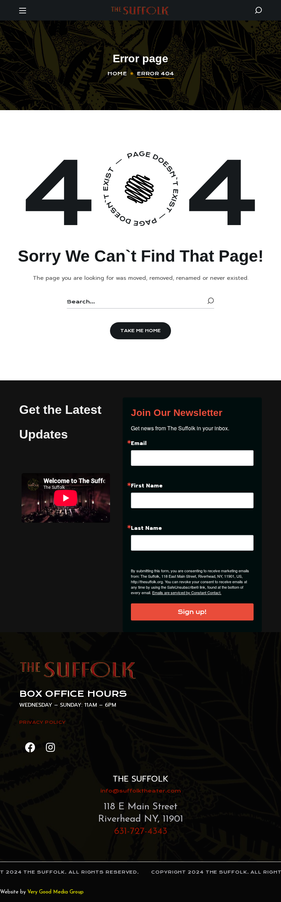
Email (139, 443)
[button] (258, 10)
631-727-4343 (140, 831)
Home (117, 73)
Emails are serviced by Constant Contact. (186, 592)
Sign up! (192, 612)
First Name (146, 485)
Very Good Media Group (55, 892)
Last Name (146, 528)
